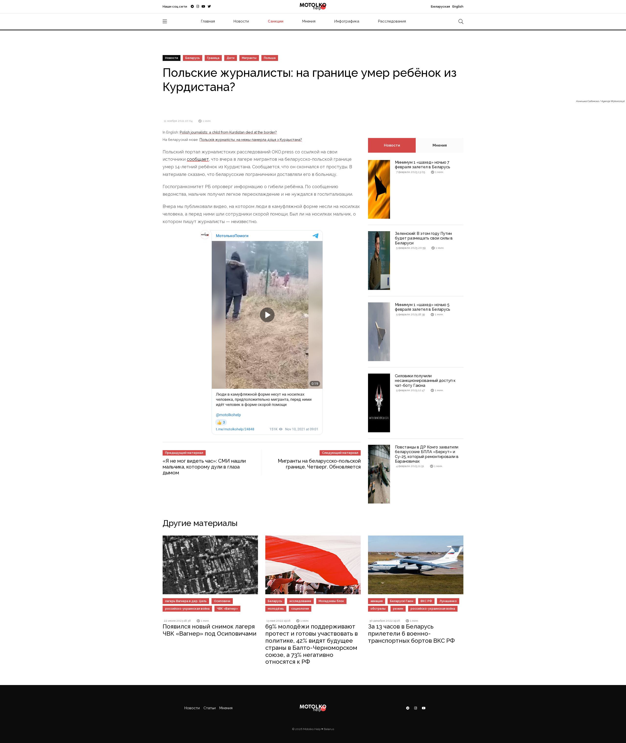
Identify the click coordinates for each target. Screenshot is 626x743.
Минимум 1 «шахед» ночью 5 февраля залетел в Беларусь (422, 307)
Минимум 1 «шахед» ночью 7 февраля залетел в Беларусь (422, 164)
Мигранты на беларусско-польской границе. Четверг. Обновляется (319, 464)
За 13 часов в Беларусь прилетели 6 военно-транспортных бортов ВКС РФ (411, 633)
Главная (208, 21)
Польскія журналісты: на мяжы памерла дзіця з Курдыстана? (251, 139)
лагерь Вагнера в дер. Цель (186, 601)
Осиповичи (222, 601)
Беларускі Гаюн (401, 601)
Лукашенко (448, 601)
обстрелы (378, 608)
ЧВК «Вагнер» (227, 608)
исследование (300, 601)
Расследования (392, 21)
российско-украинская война (187, 608)
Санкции (275, 21)
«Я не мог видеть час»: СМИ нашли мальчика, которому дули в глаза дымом (204, 467)
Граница (213, 58)
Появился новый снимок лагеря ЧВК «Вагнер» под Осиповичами (210, 630)
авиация (376, 601)
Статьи (209, 708)
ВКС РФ (426, 601)
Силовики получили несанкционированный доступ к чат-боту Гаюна (425, 381)
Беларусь (192, 58)
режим (398, 608)
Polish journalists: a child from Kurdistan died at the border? (228, 132)
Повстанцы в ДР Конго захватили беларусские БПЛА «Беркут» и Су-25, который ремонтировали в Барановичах (426, 454)
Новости (241, 21)
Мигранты (249, 58)
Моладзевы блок (331, 601)
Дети (231, 58)
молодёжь (276, 608)
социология (300, 608)
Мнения (308, 21)
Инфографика (346, 21)
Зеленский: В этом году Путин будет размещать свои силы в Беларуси (424, 238)
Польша (270, 58)
